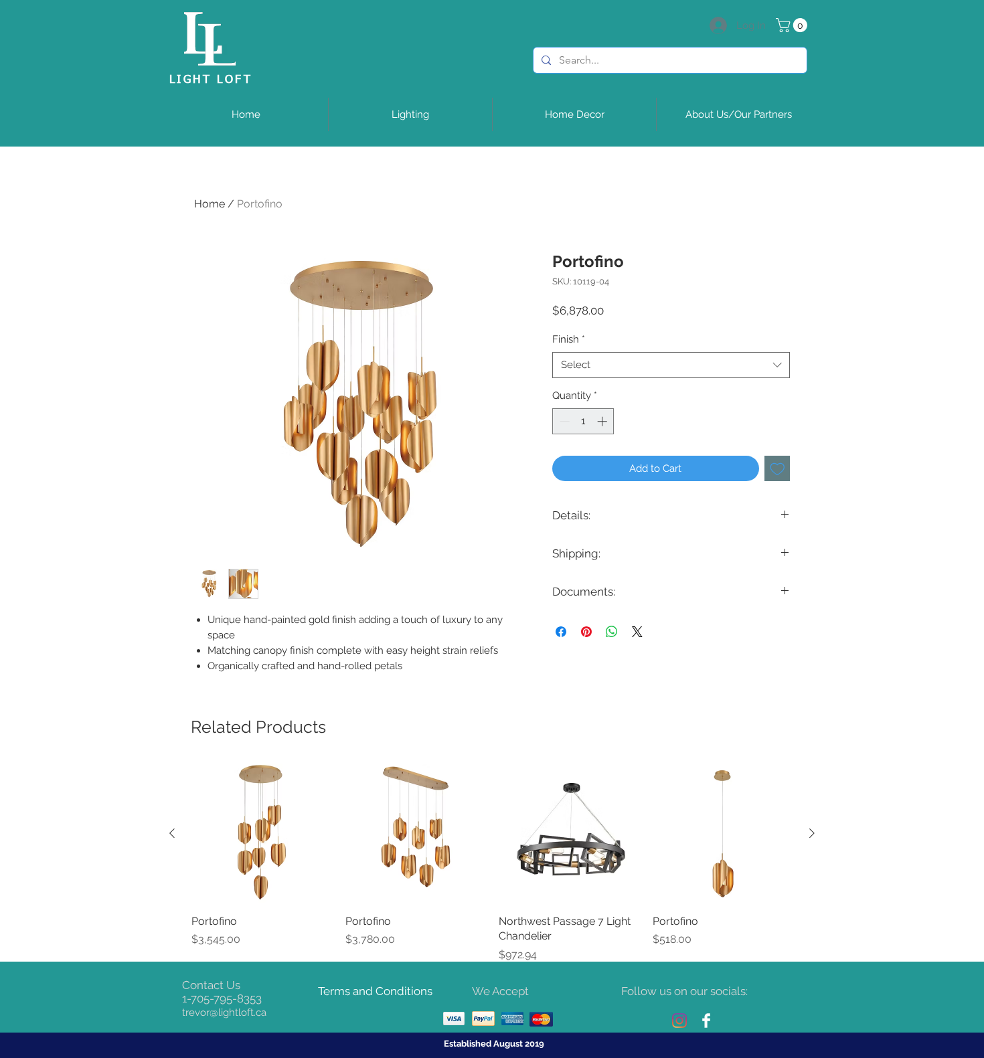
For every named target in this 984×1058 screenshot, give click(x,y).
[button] (793, 25)
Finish (568, 339)
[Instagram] (679, 1020)
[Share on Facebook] (561, 632)
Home (209, 203)
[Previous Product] (172, 833)
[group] (492, 863)
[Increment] (603, 421)
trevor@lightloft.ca (224, 1012)
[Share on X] (637, 632)
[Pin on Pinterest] (586, 632)
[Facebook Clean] (706, 1020)
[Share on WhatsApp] (612, 632)
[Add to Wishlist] (777, 469)
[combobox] (671, 365)
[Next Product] (812, 833)
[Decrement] (563, 421)
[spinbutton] (583, 421)
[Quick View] (261, 834)
